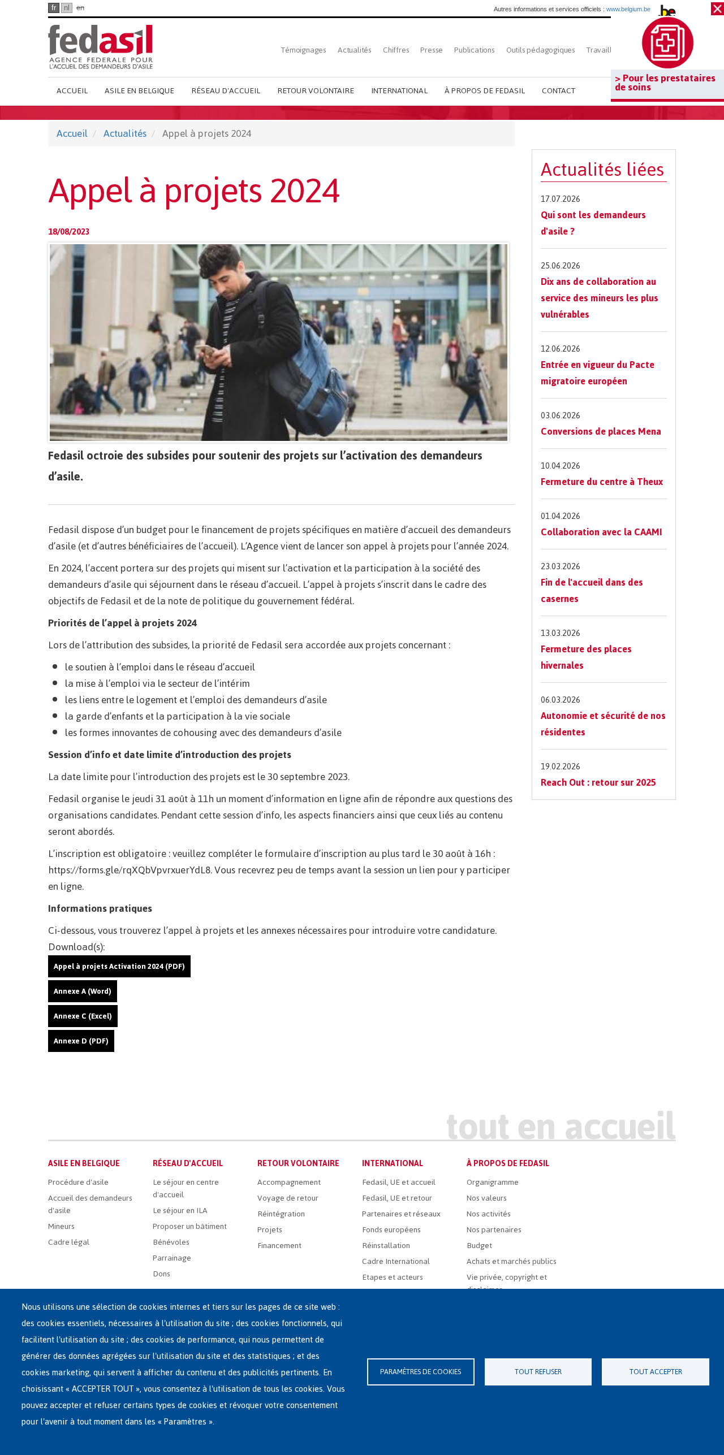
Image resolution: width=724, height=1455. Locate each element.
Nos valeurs (487, 1198)
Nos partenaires (494, 1229)
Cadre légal (68, 1242)
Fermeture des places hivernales (586, 657)
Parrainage (172, 1258)
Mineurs (61, 1226)
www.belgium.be (628, 9)
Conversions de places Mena (601, 431)
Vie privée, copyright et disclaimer (507, 1283)
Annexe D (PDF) (81, 1041)
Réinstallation (386, 1245)
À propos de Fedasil (485, 90)
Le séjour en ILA (180, 1210)
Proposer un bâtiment (190, 1226)
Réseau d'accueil (225, 90)
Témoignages (303, 50)
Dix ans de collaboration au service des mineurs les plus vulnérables (599, 297)
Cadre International (396, 1261)
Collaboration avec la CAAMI (601, 532)
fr (53, 7)
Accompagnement (289, 1182)
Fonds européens (391, 1229)
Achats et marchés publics (512, 1261)
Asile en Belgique (139, 90)
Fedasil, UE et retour (397, 1198)
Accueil (72, 90)
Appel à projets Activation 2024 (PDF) (119, 966)
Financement (279, 1245)
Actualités (355, 50)
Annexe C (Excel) (83, 1016)
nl (67, 7)
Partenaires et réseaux (401, 1214)
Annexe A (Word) (82, 991)
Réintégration (281, 1214)
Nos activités (489, 1214)
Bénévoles (171, 1242)
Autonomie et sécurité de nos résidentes (603, 724)
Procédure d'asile (78, 1182)
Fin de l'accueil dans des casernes (592, 590)
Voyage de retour (287, 1198)
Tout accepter (656, 1372)
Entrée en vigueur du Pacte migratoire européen (597, 373)
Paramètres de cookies (420, 1372)
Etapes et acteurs (392, 1277)
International (399, 90)
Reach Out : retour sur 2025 (598, 782)
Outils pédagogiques (540, 50)
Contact (558, 90)
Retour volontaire (315, 90)
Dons (161, 1273)
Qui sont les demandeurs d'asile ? (593, 223)
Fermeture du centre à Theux (602, 482)
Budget (479, 1245)
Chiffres (396, 50)
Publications (474, 50)
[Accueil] (100, 46)
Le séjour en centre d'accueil (186, 1188)
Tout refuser (538, 1372)
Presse (431, 50)
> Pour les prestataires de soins (665, 82)
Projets (269, 1229)
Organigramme (493, 1182)
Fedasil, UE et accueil (399, 1182)
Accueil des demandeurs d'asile (90, 1204)
